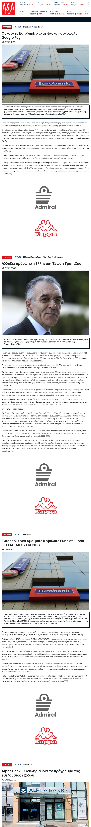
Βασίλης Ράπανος (55, 257)
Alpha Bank (28, 764)
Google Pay (38, 27)
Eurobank (27, 27)
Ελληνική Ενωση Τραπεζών (34, 257)
